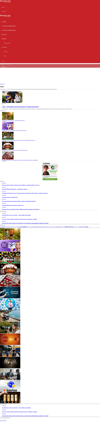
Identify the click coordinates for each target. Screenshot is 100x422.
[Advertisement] (50, 75)
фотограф (70, 226)
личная (43, 226)
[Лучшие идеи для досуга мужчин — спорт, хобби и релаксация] (8, 119)
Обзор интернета (7, 43)
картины (36, 226)
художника (85, 226)
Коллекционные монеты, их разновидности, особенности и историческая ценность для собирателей (20, 160)
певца (51, 226)
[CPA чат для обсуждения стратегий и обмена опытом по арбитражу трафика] (8, 129)
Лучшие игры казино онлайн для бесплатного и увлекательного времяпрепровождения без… (18, 140)
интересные (29, 226)
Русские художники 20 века (9, 30)
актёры (10, 226)
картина (32, 226)
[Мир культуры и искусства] (5, 2)
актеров (4, 226)
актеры (7, 226)
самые (53, 226)
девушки (18, 226)
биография (12, 226)
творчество (58, 226)
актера (1, 226)
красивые (40, 226)
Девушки (5, 51)
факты (62, 226)
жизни (21, 226)
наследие (48, 226)
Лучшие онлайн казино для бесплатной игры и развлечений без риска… (15, 150)
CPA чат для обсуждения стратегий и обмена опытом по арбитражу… (14, 130)
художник (81, 226)
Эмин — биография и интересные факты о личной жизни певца (20, 106)
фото (66, 226)
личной (46, 226)
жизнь (25, 226)
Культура (4, 34)
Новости (4, 38)
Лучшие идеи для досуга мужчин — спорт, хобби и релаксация (13, 120)
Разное (5, 55)
